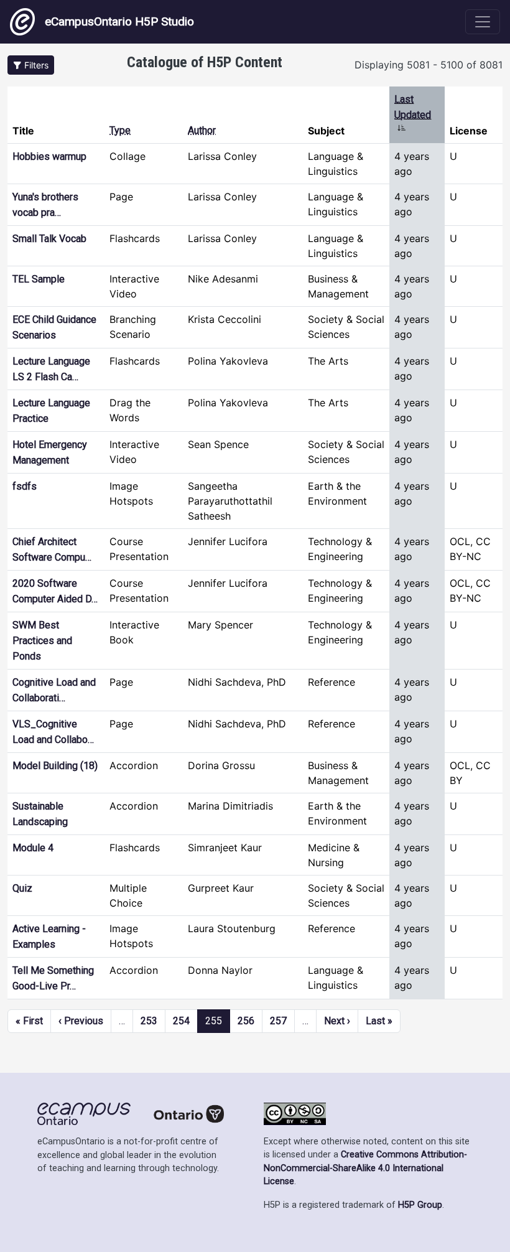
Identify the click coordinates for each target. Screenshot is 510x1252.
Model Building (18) (55, 766)
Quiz (22, 888)
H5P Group (420, 1205)
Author (202, 130)
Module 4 (32, 848)
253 (149, 1021)
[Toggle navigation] (482, 21)
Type (120, 130)
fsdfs (24, 486)
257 (278, 1021)
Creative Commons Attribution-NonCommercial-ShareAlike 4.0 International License (365, 1168)
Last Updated (412, 114)
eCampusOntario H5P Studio (119, 21)
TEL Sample (38, 279)
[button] (30, 65)
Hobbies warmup (49, 156)
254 (181, 1021)
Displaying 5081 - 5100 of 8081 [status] (429, 64)
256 (246, 1021)
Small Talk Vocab (49, 239)
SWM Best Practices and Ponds (42, 640)
